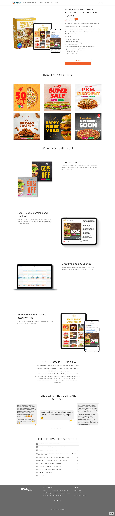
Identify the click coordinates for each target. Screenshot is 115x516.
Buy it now (78, 63)
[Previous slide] (51, 428)
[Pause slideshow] (63, 428)
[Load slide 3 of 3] (58, 429)
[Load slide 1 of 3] (54, 429)
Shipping (66, 20)
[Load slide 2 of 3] (56, 429)
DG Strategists (55, 509)
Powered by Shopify (61, 509)
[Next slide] (60, 428)
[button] (96, 3)
